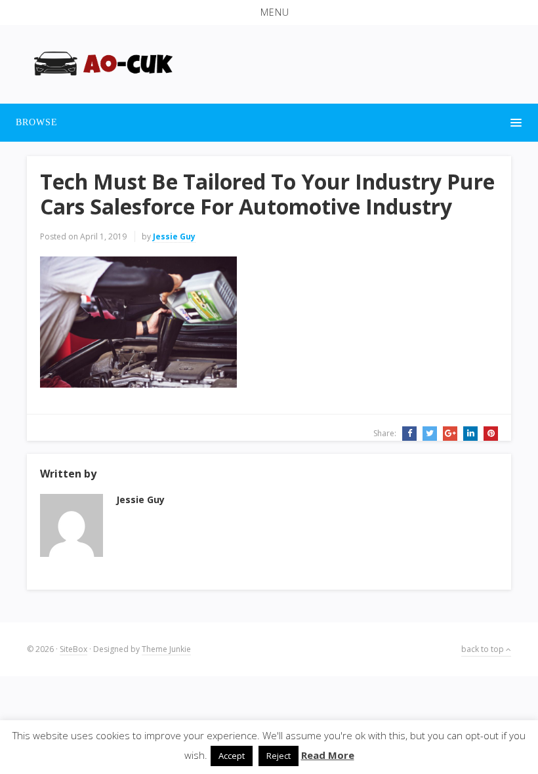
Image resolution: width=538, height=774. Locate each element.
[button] (269, 12)
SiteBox (73, 649)
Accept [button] (231, 756)
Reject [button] (278, 756)
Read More (327, 755)
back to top (483, 649)
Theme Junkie (166, 649)
